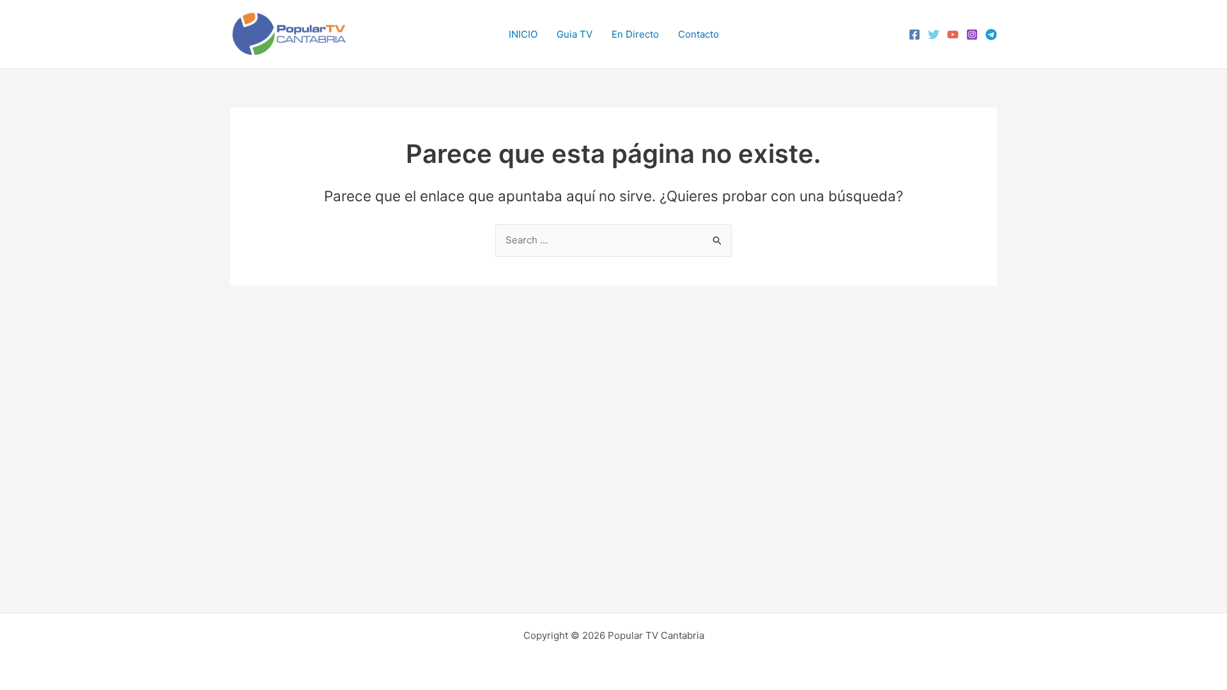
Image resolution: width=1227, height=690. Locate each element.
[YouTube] (953, 34)
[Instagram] (972, 34)
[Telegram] (991, 34)
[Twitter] (933, 34)
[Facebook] (914, 34)
